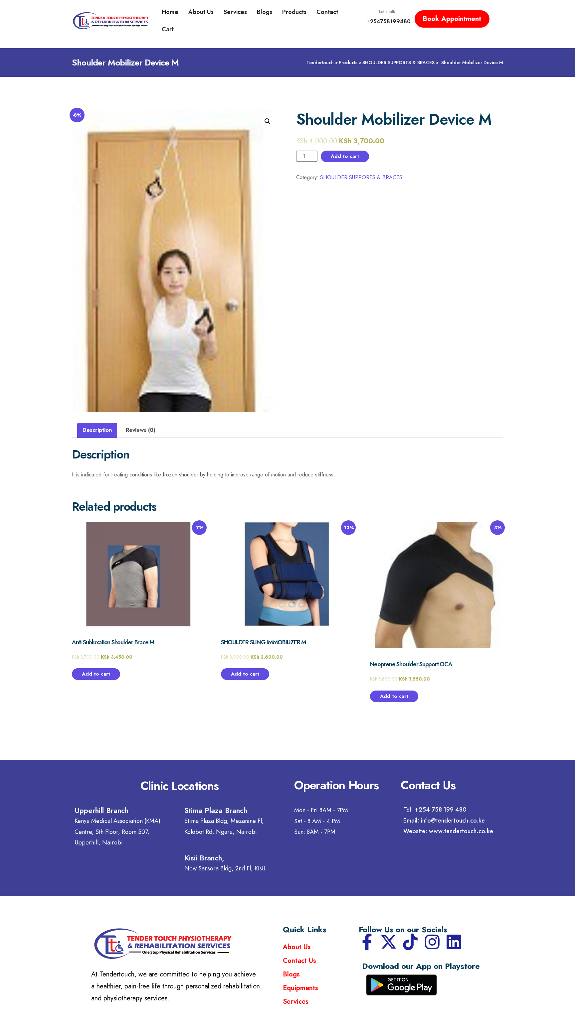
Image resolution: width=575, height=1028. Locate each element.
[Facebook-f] (367, 942)
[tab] (97, 430)
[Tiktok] (410, 942)
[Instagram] (432, 942)
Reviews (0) (140, 430)
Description (97, 430)
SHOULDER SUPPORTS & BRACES (361, 177)
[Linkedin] (454, 942)
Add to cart (345, 156)
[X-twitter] (388, 942)
